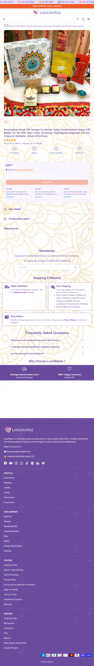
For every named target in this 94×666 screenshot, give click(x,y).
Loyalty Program (11, 648)
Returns (7, 638)
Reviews (7, 521)
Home (8, 16)
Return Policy (70, 320)
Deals (8, 52)
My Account (9, 623)
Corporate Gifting (11, 531)
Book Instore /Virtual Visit (15, 643)
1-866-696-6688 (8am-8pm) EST (21, 456)
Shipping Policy (10, 565)
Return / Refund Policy (13, 570)
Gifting (7, 492)
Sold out (47, 182)
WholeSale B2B (10, 526)
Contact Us (8, 628)
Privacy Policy (10, 580)
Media (6, 541)
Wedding (8, 483)
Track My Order (10, 618)
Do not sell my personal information (19, 585)
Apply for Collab (11, 589)
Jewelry (7, 488)
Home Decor (9, 497)
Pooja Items (9, 502)
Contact (9, 70)
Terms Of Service (11, 575)
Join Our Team (10, 594)
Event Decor (9, 478)
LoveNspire (49, 662)
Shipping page (20, 292)
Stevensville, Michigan (25, 170)
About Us (10, 61)
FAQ (5, 633)
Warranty (8, 604)
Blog (6, 536)
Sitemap (7, 551)
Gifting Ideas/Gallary (13, 546)
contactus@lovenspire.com (18, 451)
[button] (10, 140)
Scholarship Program (13, 599)
